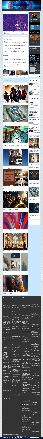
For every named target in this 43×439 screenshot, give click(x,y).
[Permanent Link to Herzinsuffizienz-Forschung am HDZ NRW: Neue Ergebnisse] (25, 75)
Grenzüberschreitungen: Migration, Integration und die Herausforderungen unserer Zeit (12, 107)
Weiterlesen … (32, 111)
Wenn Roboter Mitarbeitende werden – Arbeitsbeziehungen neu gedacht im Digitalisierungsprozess (34, 60)
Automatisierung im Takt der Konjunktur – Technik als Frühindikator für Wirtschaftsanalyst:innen (34, 49)
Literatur (8, 0)
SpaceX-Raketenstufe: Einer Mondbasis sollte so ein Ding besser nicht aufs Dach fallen (35, 362)
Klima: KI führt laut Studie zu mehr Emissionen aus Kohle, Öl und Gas (16, 313)
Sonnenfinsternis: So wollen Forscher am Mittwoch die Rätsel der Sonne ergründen (35, 342)
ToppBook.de (13, 0)
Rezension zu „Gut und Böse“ (32, 156)
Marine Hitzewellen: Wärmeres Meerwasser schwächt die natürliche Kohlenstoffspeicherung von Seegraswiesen (7, 314)
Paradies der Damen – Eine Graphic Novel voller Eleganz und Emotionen (10, 170)
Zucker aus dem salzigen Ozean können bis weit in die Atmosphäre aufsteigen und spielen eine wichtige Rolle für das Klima (7, 370)
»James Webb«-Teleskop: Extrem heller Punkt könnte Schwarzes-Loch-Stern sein (35, 332)
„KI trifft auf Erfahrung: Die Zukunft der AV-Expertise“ (34, 132)
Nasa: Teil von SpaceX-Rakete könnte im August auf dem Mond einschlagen (35, 391)
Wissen (5, 0)
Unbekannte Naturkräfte (32, 35)
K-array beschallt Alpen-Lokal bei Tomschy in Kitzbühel (16, 353)
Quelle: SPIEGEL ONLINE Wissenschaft (7, 42)
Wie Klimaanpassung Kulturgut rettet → (23, 82)
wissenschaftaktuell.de (21, 4)
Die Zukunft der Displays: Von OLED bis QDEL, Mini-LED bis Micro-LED (26, 427)
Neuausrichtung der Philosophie (6, 191)
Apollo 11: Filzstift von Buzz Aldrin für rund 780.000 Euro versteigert (35, 410)
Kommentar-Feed (31, 227)
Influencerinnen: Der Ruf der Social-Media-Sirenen (34, 124)
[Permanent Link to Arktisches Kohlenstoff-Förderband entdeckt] (19, 75)
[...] (3, 127)
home (3, 0)
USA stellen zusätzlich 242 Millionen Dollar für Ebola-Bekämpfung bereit (26, 377)
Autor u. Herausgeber (17, 0)
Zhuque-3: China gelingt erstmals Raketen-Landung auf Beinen (35, 312)
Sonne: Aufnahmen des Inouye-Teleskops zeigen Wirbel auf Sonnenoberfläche (35, 352)
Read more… (26, 310)
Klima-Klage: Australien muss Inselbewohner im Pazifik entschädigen (11, 79)
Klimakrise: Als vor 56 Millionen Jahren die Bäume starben (7, 335)
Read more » (38, 154)
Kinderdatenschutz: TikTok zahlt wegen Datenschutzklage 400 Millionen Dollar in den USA (33, 116)
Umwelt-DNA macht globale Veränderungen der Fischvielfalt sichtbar (16, 363)
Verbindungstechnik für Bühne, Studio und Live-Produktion (34, 94)
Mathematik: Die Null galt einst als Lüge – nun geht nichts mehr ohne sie (5, 78)
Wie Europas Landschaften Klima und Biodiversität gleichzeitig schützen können (16, 393)
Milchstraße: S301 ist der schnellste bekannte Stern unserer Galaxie (35, 302)
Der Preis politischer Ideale (32, 173)
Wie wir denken (4, 86)
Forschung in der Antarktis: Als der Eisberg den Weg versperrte (7, 396)
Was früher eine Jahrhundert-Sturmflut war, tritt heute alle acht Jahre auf (16, 373)
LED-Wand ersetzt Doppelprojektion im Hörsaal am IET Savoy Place (34, 84)
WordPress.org (30, 228)
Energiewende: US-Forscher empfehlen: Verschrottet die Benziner (16, 334)
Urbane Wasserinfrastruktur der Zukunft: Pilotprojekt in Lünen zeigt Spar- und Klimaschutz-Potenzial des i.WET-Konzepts (34, 103)
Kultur (10, 0)
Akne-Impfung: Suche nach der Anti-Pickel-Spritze (15, 38)
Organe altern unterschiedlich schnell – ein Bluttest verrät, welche (26, 347)
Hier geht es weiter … (6, 69)
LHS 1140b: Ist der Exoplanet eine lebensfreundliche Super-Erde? (35, 400)
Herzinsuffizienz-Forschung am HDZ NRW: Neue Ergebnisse (24, 79)
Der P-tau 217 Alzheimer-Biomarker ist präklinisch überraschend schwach (26, 408)
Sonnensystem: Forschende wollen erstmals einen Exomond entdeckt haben (35, 381)
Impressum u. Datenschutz (22, 0)
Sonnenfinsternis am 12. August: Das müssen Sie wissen (35, 371)
